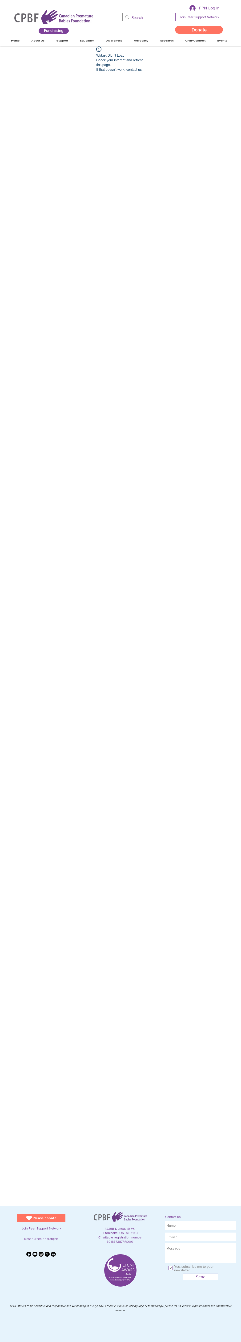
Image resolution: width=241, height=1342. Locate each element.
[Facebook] (28, 1254)
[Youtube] (34, 1254)
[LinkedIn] (53, 1254)
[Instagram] (41, 1254)
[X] (47, 1254)
